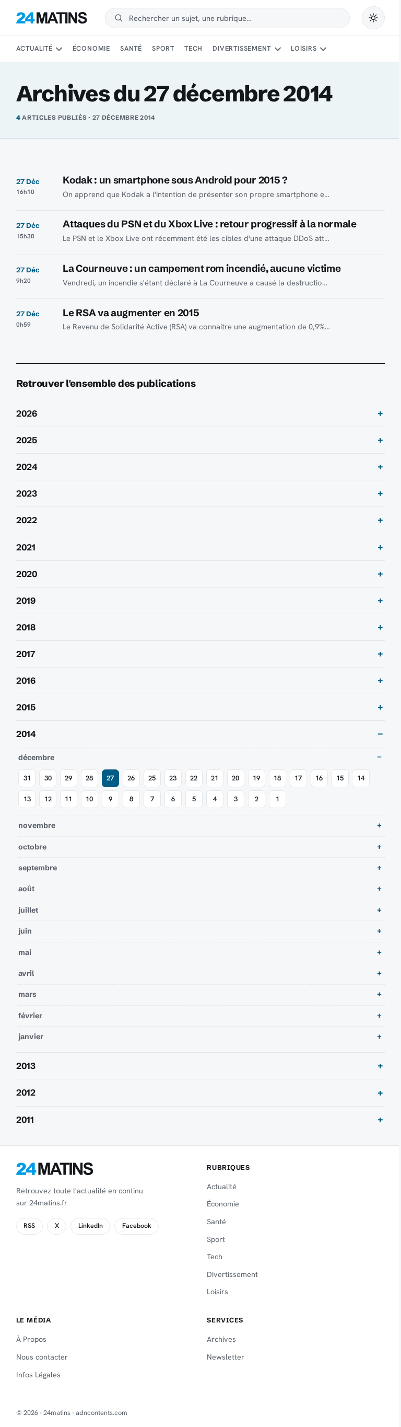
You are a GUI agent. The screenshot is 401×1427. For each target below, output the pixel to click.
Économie (91, 48)
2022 (26, 520)
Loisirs (303, 48)
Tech (193, 48)
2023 (26, 493)
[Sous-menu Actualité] (59, 49)
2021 (26, 547)
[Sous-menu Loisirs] (323, 49)
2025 (26, 440)
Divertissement (242, 48)
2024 (27, 467)
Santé (131, 48)
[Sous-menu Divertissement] (278, 49)
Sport (163, 48)
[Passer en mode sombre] (373, 17)
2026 (26, 413)
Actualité (34, 48)
